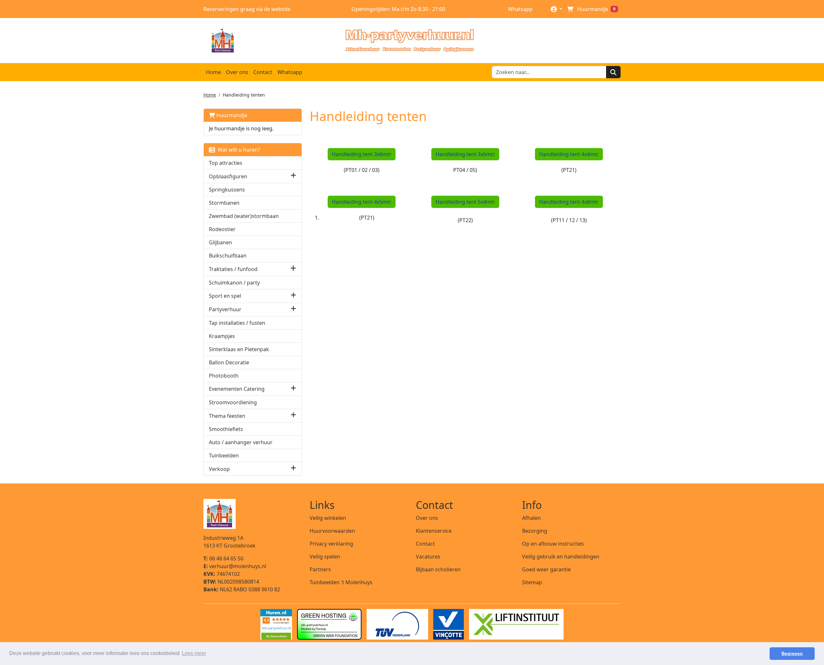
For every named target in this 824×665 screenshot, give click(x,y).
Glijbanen (220, 242)
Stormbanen (224, 202)
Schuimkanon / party (234, 282)
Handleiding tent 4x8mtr (569, 201)
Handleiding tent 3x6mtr (361, 154)
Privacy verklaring (331, 543)
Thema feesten (227, 415)
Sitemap (532, 582)
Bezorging (534, 530)
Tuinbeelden (224, 455)
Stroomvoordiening (233, 402)
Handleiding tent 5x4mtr (465, 201)
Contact (262, 72)
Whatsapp (520, 9)
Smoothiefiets (226, 429)
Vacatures (428, 556)
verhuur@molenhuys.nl (234, 566)
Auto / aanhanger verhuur (241, 442)
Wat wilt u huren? (237, 149)
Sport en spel (225, 295)
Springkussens (227, 189)
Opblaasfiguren (228, 176)
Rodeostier (222, 229)
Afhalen (531, 517)
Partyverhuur (225, 309)
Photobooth (224, 375)
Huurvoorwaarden (332, 530)
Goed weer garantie (546, 569)
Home (213, 72)
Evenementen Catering (237, 388)
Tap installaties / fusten (237, 322)
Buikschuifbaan (228, 255)
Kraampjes (222, 336)
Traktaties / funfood (233, 269)
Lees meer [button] (194, 653)
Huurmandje (231, 115)
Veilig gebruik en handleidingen (560, 556)
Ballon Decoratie (229, 362)
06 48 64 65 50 (223, 558)
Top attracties (225, 162)
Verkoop (219, 469)
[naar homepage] (409, 41)
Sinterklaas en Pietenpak (239, 349)
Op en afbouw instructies (553, 543)
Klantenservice (434, 530)
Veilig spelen (325, 556)
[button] (293, 176)
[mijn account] (556, 8)
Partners (320, 569)
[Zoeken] (613, 72)
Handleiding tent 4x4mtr (569, 154)
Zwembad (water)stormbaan (244, 216)
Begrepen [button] (792, 653)
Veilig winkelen (328, 517)
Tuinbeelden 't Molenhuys (341, 582)
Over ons (237, 72)
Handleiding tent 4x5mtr (361, 201)
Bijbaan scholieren (438, 569)
